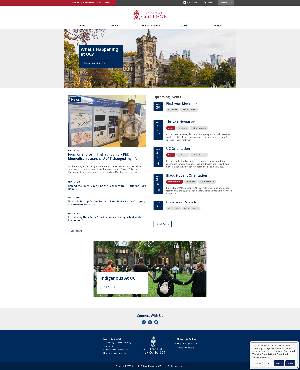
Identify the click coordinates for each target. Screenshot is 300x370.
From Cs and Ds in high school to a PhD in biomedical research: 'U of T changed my (103, 156)
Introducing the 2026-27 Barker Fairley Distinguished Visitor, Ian (105, 218)
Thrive (181, 122)
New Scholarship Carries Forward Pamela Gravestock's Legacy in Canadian (106, 203)
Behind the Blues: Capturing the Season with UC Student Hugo (107, 187)
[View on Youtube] (156, 322)
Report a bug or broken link (115, 349)
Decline (279, 363)
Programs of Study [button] (150, 25)
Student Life (108, 346)
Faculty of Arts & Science (114, 339)
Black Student (187, 175)
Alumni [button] (184, 25)
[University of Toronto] (153, 345)
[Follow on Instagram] (144, 322)
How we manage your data (115, 353)
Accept (290, 363)
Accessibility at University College (118, 342)
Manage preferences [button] (260, 363)
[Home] (150, 13)
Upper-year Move (182, 202)
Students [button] (116, 25)
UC (178, 148)
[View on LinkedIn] (150, 322)
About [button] (81, 25)
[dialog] (274, 355)
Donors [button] (218, 25)
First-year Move (180, 103)
